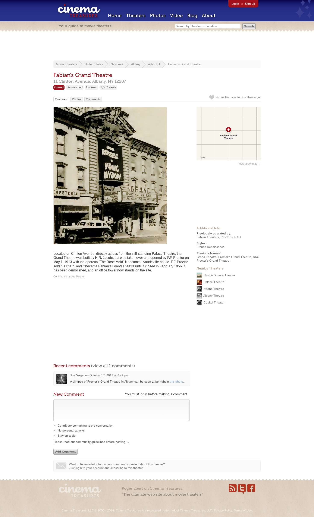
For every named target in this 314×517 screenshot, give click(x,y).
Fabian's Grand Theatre (184, 64)
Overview (61, 99)
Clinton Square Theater (219, 275)
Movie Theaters (66, 64)
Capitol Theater (214, 302)
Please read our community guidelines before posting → (91, 441)
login (143, 394)
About (209, 15)
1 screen (91, 87)
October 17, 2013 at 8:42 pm (109, 375)
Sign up (250, 3)
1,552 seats (108, 87)
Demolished (75, 87)
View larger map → (249, 163)
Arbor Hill (154, 64)
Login (235, 3)
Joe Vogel (77, 375)
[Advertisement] (157, 46)
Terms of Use (243, 510)
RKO (237, 237)
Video (176, 15)
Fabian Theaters (208, 237)
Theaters (135, 15)
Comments (93, 99)
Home (115, 15)
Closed (59, 87)
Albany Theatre (213, 295)
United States (94, 64)
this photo (176, 381)
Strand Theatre (214, 288)
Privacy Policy (223, 510)
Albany (135, 64)
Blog (192, 15)
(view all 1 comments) (113, 365)
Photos (158, 15)
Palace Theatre (214, 282)
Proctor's (227, 237)
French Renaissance (210, 247)
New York (117, 64)
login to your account (89, 468)
